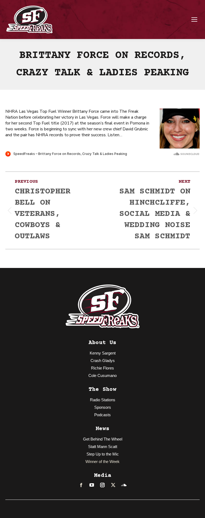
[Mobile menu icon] (194, 19)
